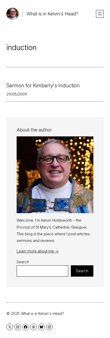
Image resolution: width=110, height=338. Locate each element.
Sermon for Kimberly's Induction (43, 85)
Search (23, 261)
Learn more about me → (38, 251)
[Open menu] (100, 14)
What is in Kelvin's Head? (52, 13)
